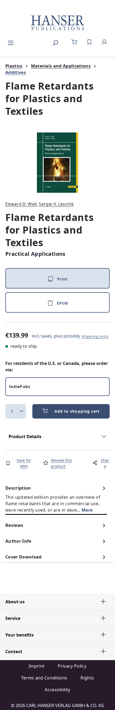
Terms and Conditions (44, 678)
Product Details (25, 436)
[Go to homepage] (57, 23)
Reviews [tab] (14, 525)
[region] (57, 162)
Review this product (61, 463)
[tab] (56, 499)
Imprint (36, 666)
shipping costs (95, 336)
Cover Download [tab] (23, 557)
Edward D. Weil (21, 204)
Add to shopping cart (77, 411)
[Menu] (10, 42)
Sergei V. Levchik (56, 204)
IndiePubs (19, 386)
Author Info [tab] (18, 541)
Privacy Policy (72, 666)
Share (105, 463)
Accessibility (57, 690)
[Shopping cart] (74, 42)
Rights (87, 678)
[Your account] (104, 42)
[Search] (55, 42)
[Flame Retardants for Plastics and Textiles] (57, 162)
